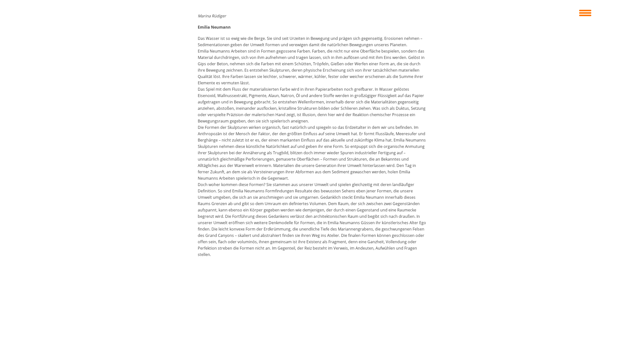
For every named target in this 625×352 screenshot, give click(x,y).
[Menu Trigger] (585, 12)
